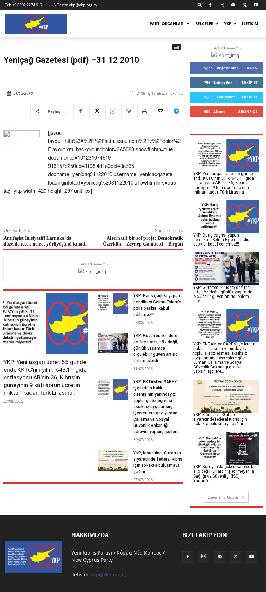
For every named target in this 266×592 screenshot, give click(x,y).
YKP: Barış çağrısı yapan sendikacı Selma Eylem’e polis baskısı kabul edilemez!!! (221, 240)
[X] (244, 5)
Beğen (251, 67)
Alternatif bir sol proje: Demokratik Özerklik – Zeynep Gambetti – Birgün (143, 241)
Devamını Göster (223, 497)
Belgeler (204, 23)
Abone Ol (248, 111)
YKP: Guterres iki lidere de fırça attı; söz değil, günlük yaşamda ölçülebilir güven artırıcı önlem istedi (156, 348)
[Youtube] (256, 5)
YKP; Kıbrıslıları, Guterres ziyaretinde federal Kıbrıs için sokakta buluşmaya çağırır (220, 419)
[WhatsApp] (112, 111)
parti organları (167, 23)
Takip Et (249, 82)
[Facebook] (210, 5)
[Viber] (128, 111)
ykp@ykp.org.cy (83, 4)
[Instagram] (221, 5)
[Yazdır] (144, 111)
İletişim (250, 23)
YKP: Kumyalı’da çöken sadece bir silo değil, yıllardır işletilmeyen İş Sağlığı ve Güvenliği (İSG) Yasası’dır (224, 473)
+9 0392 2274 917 (27, 4)
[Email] (160, 111)
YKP (227, 23)
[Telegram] (176, 111)
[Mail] (233, 5)
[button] (200, 4)
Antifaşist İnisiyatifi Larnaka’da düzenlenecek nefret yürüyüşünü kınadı (45, 241)
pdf (176, 47)
